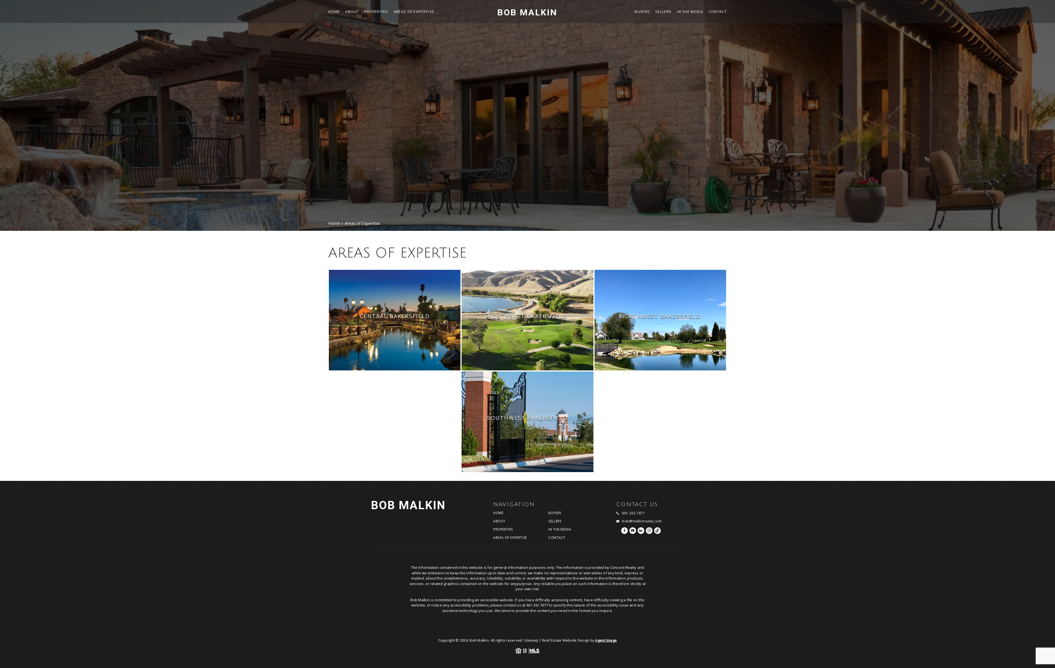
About (352, 11)
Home (334, 11)
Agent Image (606, 640)
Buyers (642, 11)
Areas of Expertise (414, 11)
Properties (376, 11)
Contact (718, 11)
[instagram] (649, 530)
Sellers (663, 11)
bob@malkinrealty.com (642, 521)
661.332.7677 (633, 513)
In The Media (690, 11)
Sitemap (531, 640)
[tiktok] (657, 530)
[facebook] (624, 530)
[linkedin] (641, 530)
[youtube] (632, 530)
